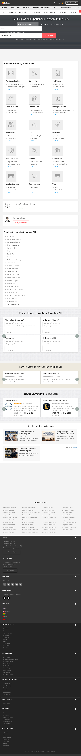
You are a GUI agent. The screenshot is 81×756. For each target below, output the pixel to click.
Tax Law (32, 158)
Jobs (55, 8)
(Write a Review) (18, 323)
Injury (3, 12)
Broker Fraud (12, 110)
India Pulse (6, 733)
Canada (7, 611)
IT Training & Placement (41, 8)
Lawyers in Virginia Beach (30, 532)
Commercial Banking (61, 164)
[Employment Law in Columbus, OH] (57, 99)
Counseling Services (13, 275)
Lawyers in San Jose (48, 529)
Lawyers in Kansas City (49, 517)
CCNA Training (7, 670)
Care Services (66, 8)
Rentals (26, 8)
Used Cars (6, 635)
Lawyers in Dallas (67, 512)
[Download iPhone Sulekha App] (4, 598)
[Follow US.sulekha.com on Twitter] (8, 584)
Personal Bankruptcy (14, 239)
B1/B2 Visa (11, 187)
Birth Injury (34, 138)
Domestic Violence (37, 112)
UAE (6, 616)
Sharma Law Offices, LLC (14, 320)
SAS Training (6, 672)
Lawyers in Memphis (48, 520)
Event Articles (6, 688)
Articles (74, 447)
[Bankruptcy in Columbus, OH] (34, 73)
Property (5, 735)
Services (5, 639)
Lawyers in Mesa (67, 520)
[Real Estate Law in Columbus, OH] (11, 150)
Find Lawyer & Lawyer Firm (27, 24)
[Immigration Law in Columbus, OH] (11, 176)
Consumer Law (59, 39)
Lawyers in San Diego (9, 529)
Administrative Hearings (15, 84)
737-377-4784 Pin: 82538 (62, 413)
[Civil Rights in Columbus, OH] (57, 73)
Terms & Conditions (8, 717)
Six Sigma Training (8, 665)
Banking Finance (60, 162)
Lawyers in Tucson (8, 532)
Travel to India (6, 703)
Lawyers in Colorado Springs (31, 512)
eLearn (5, 743)
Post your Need (10, 570)
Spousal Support (12, 281)
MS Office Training (8, 674)
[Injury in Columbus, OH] (34, 124)
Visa (54, 184)
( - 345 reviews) (26, 403)
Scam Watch (6, 648)
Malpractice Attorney (14, 260)
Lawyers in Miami (8, 522)
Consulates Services (14, 190)
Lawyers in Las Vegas (68, 517)
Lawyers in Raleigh (28, 527)
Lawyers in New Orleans (69, 522)
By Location (44, 24)
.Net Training (6, 657)
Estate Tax (34, 164)
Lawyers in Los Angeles (29, 520)
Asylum (57, 187)
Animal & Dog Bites (37, 136)
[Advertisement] (41, 480)
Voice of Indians (7, 692)
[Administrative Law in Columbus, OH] (11, 73)
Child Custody (12, 138)
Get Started (49, 36)
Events (4, 8)
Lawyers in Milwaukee (29, 522)
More (9, 89)
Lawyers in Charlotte (48, 510)
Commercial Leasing (14, 164)
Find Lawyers (19, 209)
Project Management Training (10, 659)
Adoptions (11, 136)
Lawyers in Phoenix (67, 524)
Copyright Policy (7, 723)
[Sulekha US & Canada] (6, 3)
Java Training (6, 663)
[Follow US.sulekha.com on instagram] (20, 584)
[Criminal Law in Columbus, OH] (34, 99)
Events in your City (8, 683)
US (6, 608)
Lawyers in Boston (28, 510)
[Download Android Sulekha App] (8, 598)
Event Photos (6, 690)
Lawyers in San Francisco (30, 529)
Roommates (15, 8)
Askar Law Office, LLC (51, 320)
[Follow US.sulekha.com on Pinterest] (12, 584)
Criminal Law (28, 39)
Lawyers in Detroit (27, 515)
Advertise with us (7, 721)
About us (5, 713)
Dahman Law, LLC (49, 338)
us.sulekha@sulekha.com (14, 548)
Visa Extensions (12, 257)
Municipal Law (59, 84)
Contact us (6, 715)
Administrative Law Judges (16, 87)
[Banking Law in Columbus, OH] (57, 150)
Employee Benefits (60, 112)
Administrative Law (49, 12)
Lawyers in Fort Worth (48, 515)
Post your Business (21, 223)
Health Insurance (60, 136)
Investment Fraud (13, 301)
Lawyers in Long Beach (10, 520)
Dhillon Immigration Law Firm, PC (55, 401)
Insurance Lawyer (13, 245)
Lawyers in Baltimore (9, 510)
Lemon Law (11, 284)
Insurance (73, 12)
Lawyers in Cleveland (9, 512)
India (6, 614)
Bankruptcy (12, 12)
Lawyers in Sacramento (49, 527)
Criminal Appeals (36, 110)
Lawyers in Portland (8, 527)
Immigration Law (35, 12)
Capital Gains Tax (36, 162)
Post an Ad (6, 645)
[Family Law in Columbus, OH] (11, 124)
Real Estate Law (50, 39)
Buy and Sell (6, 637)
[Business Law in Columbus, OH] (34, 176)
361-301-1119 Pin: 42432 (24, 413)
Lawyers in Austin (67, 507)
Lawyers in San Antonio (69, 527)
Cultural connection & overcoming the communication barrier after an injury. (27, 435)
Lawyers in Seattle (67, 529)
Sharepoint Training (8, 661)
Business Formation (13, 266)
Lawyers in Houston (68, 515)
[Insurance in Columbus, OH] (57, 124)
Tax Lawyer (11, 263)
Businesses (6, 739)
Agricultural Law (13, 162)
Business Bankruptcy (37, 84)
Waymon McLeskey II (51, 374)
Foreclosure (34, 87)
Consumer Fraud (13, 112)
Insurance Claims (60, 138)
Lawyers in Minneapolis (49, 522)
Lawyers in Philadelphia (49, 524)
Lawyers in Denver (8, 515)
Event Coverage (7, 685)
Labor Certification (13, 287)
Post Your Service (72, 3)
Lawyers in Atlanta (47, 507)
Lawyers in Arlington (28, 507)
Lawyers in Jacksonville (29, 517)
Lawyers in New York (9, 524)
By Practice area (57, 24)
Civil (8, 251)
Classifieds (6, 741)
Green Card (58, 190)
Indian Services (7, 737)
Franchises (34, 187)
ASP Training (6, 668)
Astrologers (6, 745)
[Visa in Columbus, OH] (57, 176)
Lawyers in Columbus (48, 512)
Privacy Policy (6, 719)
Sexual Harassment (13, 304)
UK (6, 619)
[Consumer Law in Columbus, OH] (11, 99)
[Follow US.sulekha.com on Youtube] (16, 584)
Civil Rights (62, 12)
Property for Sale (7, 633)
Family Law (22, 12)
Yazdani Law (10, 338)
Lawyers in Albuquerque (10, 507)
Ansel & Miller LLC (12, 401)
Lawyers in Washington (49, 532)
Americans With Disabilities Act (64, 110)
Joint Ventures (35, 190)
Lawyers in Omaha (27, 524)
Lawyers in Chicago (68, 510)
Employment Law (59, 107)
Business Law (34, 184)
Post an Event (6, 694)
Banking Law (57, 158)
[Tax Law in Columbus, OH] (34, 150)
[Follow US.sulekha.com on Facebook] (4, 584)
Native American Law (61, 87)
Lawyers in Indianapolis (10, 517)
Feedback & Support (11, 552)
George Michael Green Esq (15, 374)
